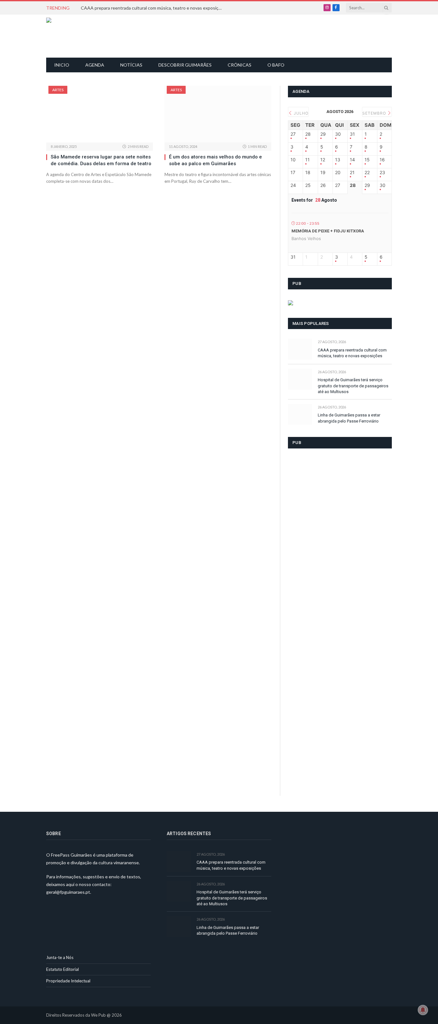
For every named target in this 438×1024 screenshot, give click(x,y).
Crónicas (239, 65)
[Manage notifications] (423, 1010)
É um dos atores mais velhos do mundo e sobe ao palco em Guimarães (215, 160)
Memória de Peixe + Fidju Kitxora (327, 231)
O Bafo (275, 65)
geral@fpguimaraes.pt (68, 892)
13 (337, 159)
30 (338, 134)
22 (367, 172)
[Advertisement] (222, 35)
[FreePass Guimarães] (77, 36)
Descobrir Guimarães (185, 65)
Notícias (131, 65)
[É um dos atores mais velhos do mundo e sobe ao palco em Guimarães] (217, 114)
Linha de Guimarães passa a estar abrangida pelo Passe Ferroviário (349, 418)
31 (352, 134)
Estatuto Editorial (62, 969)
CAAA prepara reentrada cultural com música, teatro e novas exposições (153, 8)
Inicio (61, 65)
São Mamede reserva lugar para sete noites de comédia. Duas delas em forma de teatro (101, 160)
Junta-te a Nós (59, 957)
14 (352, 159)
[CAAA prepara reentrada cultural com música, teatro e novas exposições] (300, 349)
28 (308, 134)
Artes (57, 89)
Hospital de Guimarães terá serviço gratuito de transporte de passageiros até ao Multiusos (353, 385)
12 (322, 159)
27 (293, 134)
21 (352, 172)
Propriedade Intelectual (68, 980)
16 (382, 159)
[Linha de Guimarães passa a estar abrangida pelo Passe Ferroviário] (300, 414)
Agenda (94, 65)
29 (323, 134)
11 (307, 159)
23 (382, 172)
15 (367, 159)
